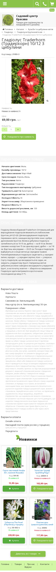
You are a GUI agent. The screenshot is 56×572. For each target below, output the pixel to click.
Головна (5, 564)
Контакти (44, 564)
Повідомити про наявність (20, 136)
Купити (15, 488)
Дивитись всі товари (26, 553)
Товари (18, 564)
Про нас (31, 564)
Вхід (52, 10)
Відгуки (28, 567)
